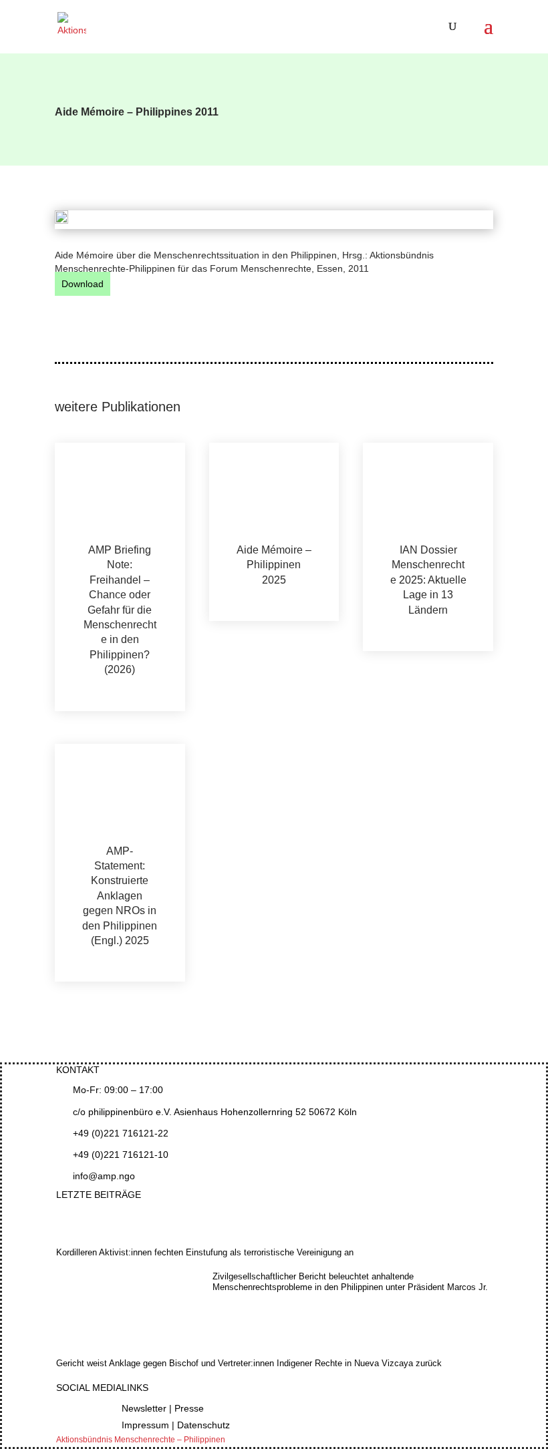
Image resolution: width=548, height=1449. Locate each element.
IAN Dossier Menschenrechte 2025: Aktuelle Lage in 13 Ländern (428, 580)
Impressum (145, 1425)
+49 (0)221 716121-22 (120, 1133)
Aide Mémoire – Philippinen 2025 (274, 565)
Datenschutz (203, 1425)
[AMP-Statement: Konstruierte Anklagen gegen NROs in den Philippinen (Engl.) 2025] (120, 794)
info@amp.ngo (104, 1176)
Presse (189, 1408)
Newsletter (144, 1408)
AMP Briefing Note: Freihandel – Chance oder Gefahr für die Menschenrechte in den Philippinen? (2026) (120, 609)
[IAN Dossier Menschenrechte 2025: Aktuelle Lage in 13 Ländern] (428, 493)
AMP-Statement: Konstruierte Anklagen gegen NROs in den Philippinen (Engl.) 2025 (119, 895)
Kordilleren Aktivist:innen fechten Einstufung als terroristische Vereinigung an (205, 1252)
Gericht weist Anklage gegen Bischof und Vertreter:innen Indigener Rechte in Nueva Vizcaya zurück (249, 1363)
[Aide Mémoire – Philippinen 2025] (274, 493)
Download (82, 283)
